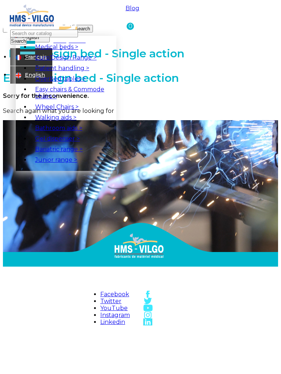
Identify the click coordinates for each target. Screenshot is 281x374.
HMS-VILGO (123, 335)
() (129, 26)
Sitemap (123, 343)
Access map (172, 335)
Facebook (114, 294)
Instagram (115, 315)
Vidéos (172, 351)
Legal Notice (123, 351)
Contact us (172, 343)
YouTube (114, 308)
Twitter (110, 301)
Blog (132, 8)
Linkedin (112, 321)
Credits (123, 359)
